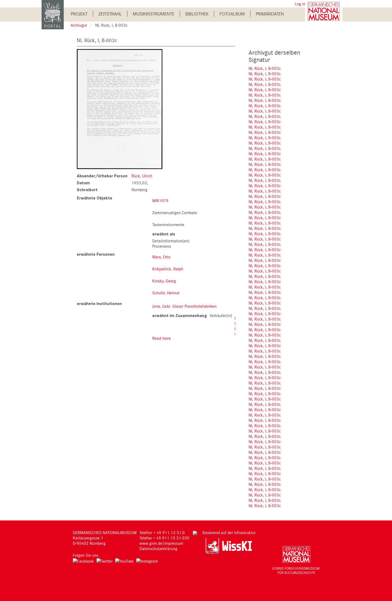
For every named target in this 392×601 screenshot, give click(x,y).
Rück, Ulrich (141, 175)
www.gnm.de (150, 543)
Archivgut (79, 25)
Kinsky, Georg (164, 280)
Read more (161, 338)
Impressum (173, 543)
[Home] (52, 14)
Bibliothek (197, 14)
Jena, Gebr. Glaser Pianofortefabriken (184, 306)
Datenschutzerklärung (158, 548)
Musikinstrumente (153, 14)
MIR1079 (160, 200)
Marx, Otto (161, 256)
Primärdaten (270, 14)
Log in (300, 3)
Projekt (79, 14)
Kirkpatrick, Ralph (167, 268)
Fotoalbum (232, 14)
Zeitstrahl (110, 14)
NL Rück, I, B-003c (265, 68)
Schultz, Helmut (165, 292)
